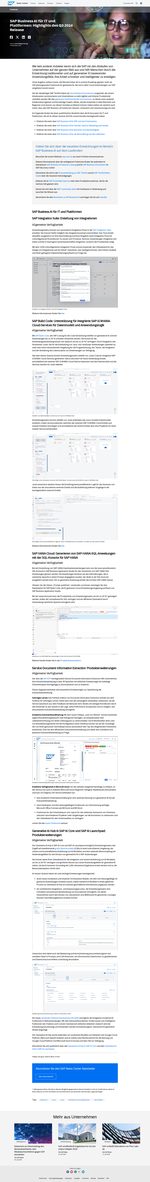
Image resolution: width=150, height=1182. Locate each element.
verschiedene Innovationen (82, 93)
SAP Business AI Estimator (94, 165)
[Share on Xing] (29, 38)
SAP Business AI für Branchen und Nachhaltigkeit (78, 130)
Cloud (54, 1100)
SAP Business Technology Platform (79, 1100)
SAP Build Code (42, 336)
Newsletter (101, 1178)
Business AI (43, 1100)
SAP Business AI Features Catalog (61, 165)
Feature (12, 43)
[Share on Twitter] (17, 38)
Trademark (85, 1178)
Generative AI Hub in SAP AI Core (82, 1046)
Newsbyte (107, 1142)
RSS (107, 1178)
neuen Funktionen (53, 823)
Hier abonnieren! (46, 1076)
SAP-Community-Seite (66, 189)
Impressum (68, 1178)
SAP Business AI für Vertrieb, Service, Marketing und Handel (82, 126)
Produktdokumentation (70, 660)
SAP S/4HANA (98, 1100)
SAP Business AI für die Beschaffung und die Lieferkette (81, 134)
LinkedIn (103, 197)
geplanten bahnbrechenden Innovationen (73, 99)
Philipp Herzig (23, 43)
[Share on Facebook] (11, 38)
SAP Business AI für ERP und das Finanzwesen (77, 121)
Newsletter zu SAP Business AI (66, 197)
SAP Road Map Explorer (59, 181)
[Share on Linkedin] (23, 38)
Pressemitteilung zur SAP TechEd (73, 173)
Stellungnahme (21, 1142)
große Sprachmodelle (64, 848)
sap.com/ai (67, 157)
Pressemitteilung (66, 1142)
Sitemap (93, 1178)
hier (62, 313)
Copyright (77, 1178)
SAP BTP (47, 679)
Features (14, 9)
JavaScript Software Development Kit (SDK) (60, 1018)
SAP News (20, 1157)
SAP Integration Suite (102, 230)
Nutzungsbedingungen (56, 1178)
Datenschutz (43, 1178)
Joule (62, 1100)
